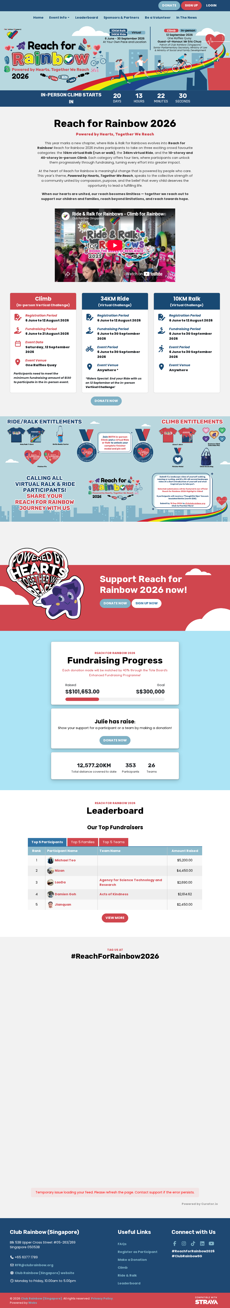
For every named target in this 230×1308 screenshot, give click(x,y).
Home (38, 17)
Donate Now (106, 401)
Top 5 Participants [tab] (47, 842)
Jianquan (63, 904)
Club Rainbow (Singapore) (41, 1298)
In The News (186, 17)
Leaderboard (86, 17)
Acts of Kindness (114, 894)
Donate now (115, 740)
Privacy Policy (102, 1298)
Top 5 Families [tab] (83, 842)
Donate (169, 5)
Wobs (32, 1303)
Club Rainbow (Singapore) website (44, 1273)
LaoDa (60, 882)
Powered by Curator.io (200, 1204)
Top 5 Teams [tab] (114, 842)
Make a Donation (132, 1259)
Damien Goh (65, 894)
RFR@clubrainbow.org (34, 1265)
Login (211, 5)
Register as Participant (137, 1252)
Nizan (59, 870)
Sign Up (191, 5)
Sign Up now (146, 603)
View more (115, 918)
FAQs (122, 1244)
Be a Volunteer (158, 17)
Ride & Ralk (127, 1275)
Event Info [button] (58, 17)
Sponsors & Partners (121, 17)
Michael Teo (65, 860)
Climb (123, 1267)
